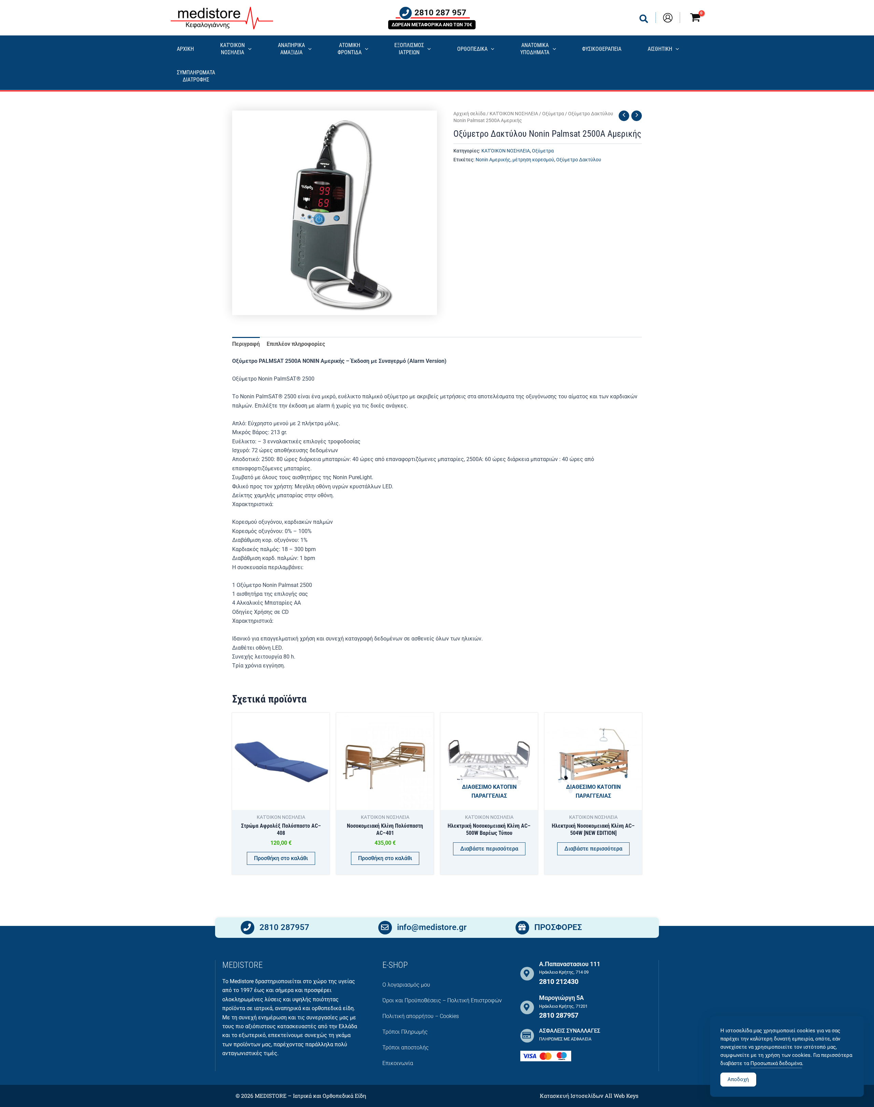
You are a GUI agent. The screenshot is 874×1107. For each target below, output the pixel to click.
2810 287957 (284, 927)
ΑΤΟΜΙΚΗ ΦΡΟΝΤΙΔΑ (350, 49)
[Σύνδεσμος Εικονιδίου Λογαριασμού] (668, 18)
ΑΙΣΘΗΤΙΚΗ (660, 49)
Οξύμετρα (553, 113)
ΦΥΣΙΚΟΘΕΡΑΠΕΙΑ (601, 49)
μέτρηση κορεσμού (533, 160)
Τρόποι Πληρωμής (405, 1032)
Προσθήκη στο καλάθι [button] (281, 858)
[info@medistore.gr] (385, 927)
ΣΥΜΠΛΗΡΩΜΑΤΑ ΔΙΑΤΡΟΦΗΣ (196, 76)
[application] (248, 49)
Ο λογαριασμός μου (406, 984)
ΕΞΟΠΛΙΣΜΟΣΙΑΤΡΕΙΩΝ (409, 49)
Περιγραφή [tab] (246, 344)
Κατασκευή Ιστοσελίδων (571, 1095)
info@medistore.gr (432, 927)
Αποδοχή (738, 1079)
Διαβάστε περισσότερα (489, 848)
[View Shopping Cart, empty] (695, 18)
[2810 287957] (247, 927)
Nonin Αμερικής (493, 160)
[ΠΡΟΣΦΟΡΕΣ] (522, 927)
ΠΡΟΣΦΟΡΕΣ (558, 927)
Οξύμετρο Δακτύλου (578, 160)
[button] (644, 20)
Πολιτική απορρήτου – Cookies (420, 1016)
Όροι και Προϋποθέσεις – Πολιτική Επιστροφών (442, 1000)
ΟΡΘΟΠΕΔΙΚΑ (472, 49)
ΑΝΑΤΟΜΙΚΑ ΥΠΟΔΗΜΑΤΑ (534, 49)
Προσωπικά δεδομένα (776, 1063)
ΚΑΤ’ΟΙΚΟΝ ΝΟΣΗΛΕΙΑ (232, 49)
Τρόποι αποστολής (405, 1047)
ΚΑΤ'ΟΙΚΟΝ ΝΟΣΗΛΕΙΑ (514, 113)
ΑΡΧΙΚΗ (185, 49)
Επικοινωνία (397, 1063)
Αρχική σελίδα (469, 113)
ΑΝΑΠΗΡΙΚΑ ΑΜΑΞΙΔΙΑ (291, 49)
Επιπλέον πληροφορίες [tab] (296, 344)
